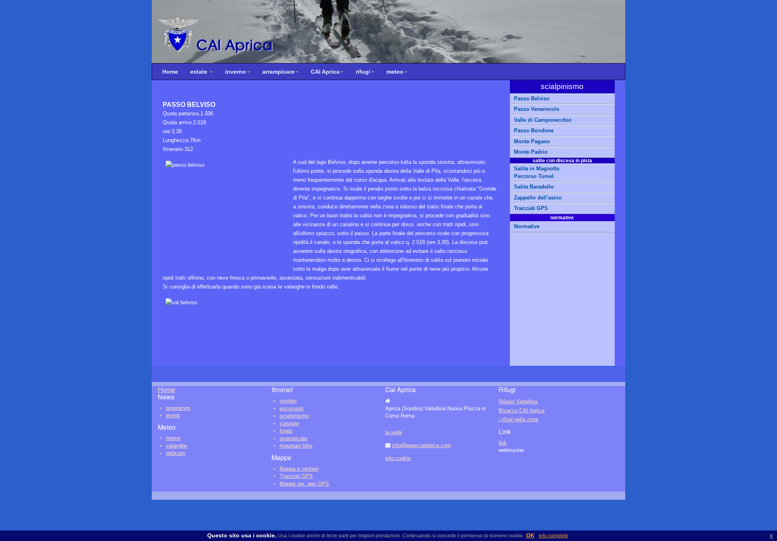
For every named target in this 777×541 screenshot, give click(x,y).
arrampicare (278, 71)
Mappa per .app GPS (304, 484)
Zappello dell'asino (538, 198)
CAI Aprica (325, 71)
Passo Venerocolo (536, 109)
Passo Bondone (534, 130)
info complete (553, 536)
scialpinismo (294, 416)
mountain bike (296, 446)
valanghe (176, 446)
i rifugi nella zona (518, 419)
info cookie (398, 458)
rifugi (363, 71)
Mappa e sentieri (299, 469)
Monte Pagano (532, 141)
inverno (235, 71)
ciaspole (289, 423)
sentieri (288, 401)
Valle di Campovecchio (542, 120)
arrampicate (293, 438)
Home (170, 71)
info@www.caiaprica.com (421, 445)
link (503, 443)
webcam (175, 453)
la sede (393, 432)
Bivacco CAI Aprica (521, 410)
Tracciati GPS (531, 208)
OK (530, 535)
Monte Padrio (531, 152)
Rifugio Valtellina (518, 402)
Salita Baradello (534, 187)
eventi (173, 415)
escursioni (292, 408)
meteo (394, 71)
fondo (286, 431)
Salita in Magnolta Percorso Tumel (536, 172)
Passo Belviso (532, 98)
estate (199, 71)
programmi (178, 408)
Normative (526, 226)
